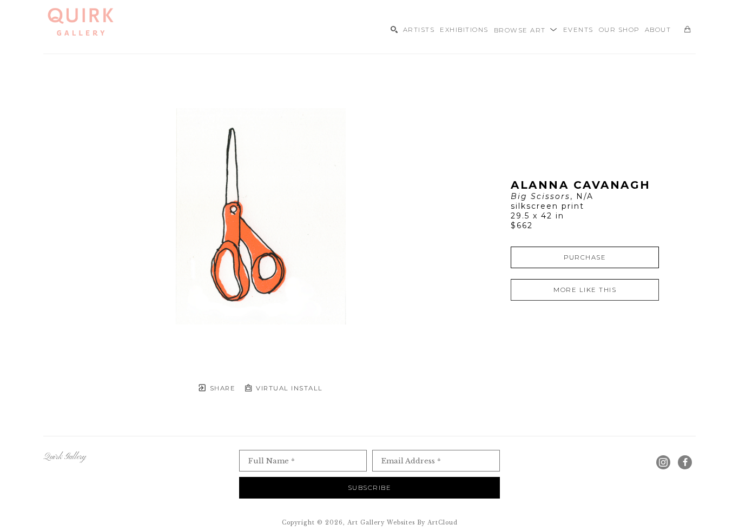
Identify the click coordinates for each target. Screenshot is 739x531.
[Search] (394, 29)
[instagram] (663, 462)
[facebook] (685, 462)
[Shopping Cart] (687, 29)
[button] (526, 29)
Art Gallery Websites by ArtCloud (402, 522)
